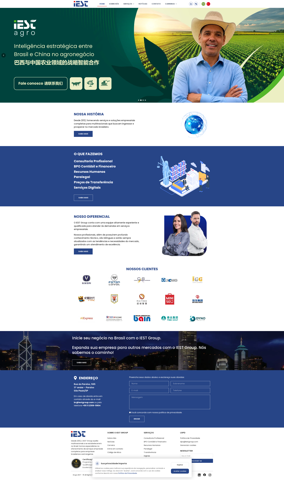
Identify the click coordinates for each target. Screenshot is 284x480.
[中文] (208, 4)
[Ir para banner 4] (145, 100)
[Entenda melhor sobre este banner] (142, 55)
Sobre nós (114, 4)
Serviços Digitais (87, 187)
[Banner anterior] (3, 55)
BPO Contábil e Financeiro (95, 166)
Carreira (111, 445)
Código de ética (114, 452)
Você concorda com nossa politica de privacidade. (156, 412)
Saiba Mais (83, 197)
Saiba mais (83, 134)
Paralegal (82, 177)
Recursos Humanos (89, 172)
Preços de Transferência (93, 182)
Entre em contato (115, 449)
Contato (156, 4)
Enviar (137, 419)
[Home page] (81, 4)
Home (102, 4)
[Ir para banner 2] (141, 100)
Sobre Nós (111, 438)
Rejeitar (180, 465)
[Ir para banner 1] (138, 100)
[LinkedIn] (191, 4)
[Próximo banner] (280, 55)
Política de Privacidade (190, 438)
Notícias (143, 4)
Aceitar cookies (180, 471)
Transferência (150, 452)
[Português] (203, 4)
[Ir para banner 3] (143, 100)
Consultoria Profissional (93, 161)
